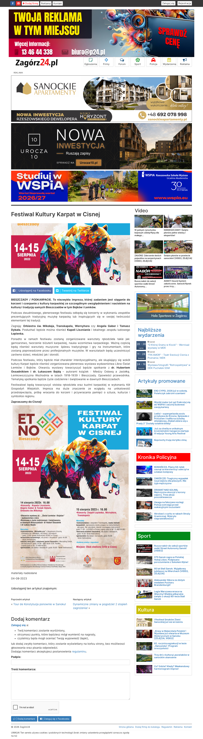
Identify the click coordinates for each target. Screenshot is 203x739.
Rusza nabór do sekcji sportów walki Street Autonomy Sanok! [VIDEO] (171, 548)
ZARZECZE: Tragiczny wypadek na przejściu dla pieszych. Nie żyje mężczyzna (171, 481)
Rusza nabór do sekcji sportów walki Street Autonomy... (145, 284)
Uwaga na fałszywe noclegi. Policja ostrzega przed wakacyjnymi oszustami (169, 504)
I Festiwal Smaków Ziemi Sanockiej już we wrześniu (168, 620)
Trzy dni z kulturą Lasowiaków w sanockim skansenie (171, 655)
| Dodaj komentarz (25, 718)
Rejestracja (184, 3)
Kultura (146, 610)
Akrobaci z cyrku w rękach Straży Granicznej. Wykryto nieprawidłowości (172, 516)
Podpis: (16, 656)
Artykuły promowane (161, 381)
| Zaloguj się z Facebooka (55, 718)
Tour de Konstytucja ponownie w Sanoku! (39, 604)
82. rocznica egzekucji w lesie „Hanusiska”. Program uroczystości (170, 646)
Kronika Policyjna (157, 457)
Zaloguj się (168, 3)
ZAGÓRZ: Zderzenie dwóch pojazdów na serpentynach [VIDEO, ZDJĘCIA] (147, 258)
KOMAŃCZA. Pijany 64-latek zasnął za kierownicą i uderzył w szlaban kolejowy (171, 469)
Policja (153, 64)
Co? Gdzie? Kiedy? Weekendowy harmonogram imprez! (171, 667)
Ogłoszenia (90, 64)
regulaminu (79, 651)
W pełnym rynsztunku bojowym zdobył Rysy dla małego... (146, 233)
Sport (137, 64)
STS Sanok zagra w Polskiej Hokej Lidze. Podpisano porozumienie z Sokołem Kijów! (171, 559)
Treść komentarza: (23, 669)
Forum (122, 64)
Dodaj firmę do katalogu (147, 727)
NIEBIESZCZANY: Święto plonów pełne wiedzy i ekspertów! (176, 233)
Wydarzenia (169, 64)
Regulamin (166, 727)
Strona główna (126, 727)
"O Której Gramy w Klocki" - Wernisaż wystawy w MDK (168, 345)
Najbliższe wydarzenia (151, 332)
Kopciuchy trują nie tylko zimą (170, 440)
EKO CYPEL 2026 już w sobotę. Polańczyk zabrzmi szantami (170, 391)
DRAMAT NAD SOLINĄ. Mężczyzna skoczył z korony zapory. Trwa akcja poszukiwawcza (169, 493)
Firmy (106, 64)
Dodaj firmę (31, 3)
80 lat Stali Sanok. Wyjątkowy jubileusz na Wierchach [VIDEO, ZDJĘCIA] (171, 571)
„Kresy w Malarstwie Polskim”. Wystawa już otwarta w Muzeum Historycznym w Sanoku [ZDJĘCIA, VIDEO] (171, 635)
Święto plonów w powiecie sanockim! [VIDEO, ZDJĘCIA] (178, 256)
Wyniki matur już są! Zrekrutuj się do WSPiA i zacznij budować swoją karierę (172, 404)
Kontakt (57, 3)
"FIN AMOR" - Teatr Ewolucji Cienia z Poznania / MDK (168, 355)
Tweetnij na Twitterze (75, 290)
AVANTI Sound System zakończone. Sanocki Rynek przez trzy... (177, 284)
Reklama (46, 3)
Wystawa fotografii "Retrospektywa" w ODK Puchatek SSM (169, 365)
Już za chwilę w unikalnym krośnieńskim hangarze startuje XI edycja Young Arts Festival (171, 431)
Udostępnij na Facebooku (34, 290)
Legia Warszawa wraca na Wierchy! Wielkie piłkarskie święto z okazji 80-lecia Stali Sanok (169, 595)
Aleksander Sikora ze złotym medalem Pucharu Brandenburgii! (169, 582)
